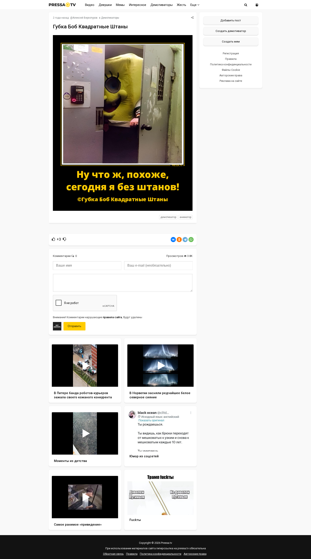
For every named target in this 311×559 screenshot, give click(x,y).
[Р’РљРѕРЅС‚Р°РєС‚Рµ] (173, 239)
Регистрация (231, 53)
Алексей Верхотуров (85, 17)
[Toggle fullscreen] (110, 379)
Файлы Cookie (231, 69)
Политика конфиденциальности (231, 64)
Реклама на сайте (231, 80)
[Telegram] (185, 239)
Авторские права (230, 75)
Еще (193, 5)
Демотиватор (168, 217)
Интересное (137, 5)
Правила (231, 58)
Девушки (105, 5)
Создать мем (231, 41)
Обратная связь (113, 553)
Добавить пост (230, 20)
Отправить (74, 326)
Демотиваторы (161, 5)
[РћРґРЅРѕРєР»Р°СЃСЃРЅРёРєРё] (179, 239)
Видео (89, 5)
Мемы (120, 5)
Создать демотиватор (231, 31)
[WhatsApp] (191, 239)
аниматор (185, 217)
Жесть (181, 5)
